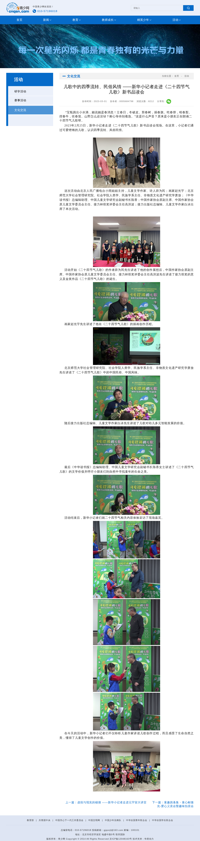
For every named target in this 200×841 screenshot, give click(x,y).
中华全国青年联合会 (136, 820)
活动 (175, 19)
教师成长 (108, 19)
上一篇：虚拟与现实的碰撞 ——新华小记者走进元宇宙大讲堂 (106, 802)
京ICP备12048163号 (121, 839)
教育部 (30, 820)
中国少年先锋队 (113, 820)
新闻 (46, 19)
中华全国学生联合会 (162, 820)
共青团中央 (44, 820)
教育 (75, 19)
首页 (19, 19)
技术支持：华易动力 (143, 839)
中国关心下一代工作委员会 (69, 820)
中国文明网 (94, 820)
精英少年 (143, 19)
